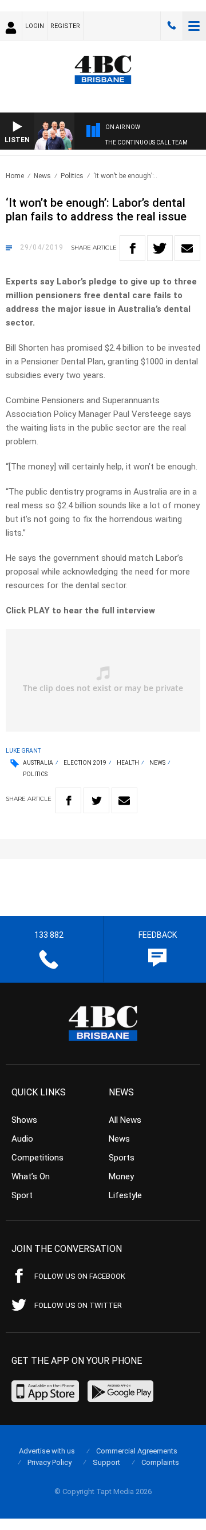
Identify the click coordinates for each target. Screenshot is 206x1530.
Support (106, 1462)
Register (65, 26)
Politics (72, 176)
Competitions (37, 1157)
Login (34, 26)
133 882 (172, 25)
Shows (24, 1120)
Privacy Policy (49, 1462)
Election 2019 (85, 763)
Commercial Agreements (136, 1451)
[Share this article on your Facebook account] (132, 248)
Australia (38, 763)
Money (121, 1176)
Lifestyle (125, 1195)
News (42, 176)
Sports (121, 1157)
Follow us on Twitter (78, 1305)
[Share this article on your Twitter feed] (160, 248)
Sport (22, 1195)
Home (15, 176)
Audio (22, 1139)
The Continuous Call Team (146, 142)
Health (128, 763)
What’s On (30, 1176)
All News (125, 1120)
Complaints (160, 1462)
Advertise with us (47, 1451)
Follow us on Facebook (79, 1276)
